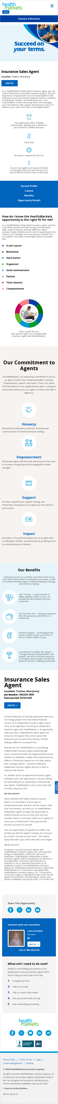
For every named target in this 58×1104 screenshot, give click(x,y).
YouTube (30, 1033)
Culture (29, 190)
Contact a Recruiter (29, 18)
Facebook (10, 910)
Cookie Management (12, 1063)
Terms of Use (25, 1059)
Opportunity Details (29, 200)
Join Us (9, 83)
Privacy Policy (9, 1059)
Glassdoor (48, 1033)
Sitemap (30, 1063)
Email (37, 910)
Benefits (29, 195)
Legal (38, 1059)
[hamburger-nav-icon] (52, 5)
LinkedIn (28, 910)
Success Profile (29, 186)
